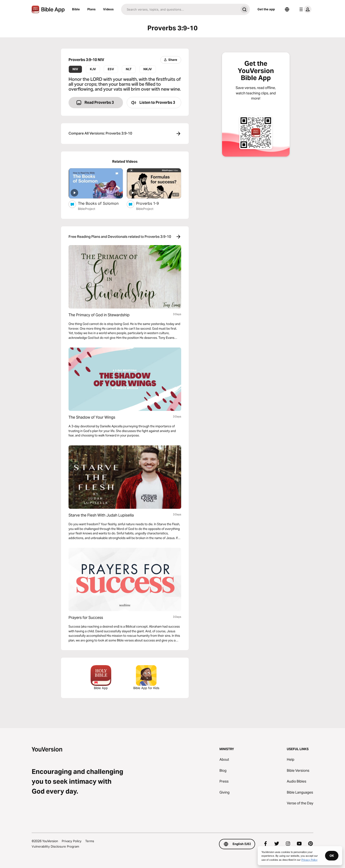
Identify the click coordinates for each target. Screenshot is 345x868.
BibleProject (86, 209)
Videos (108, 9)
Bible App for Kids (146, 688)
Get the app (266, 9)
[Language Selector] (287, 9)
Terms (89, 841)
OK (332, 855)
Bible (76, 9)
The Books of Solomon (100, 203)
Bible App (101, 688)
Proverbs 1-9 (152, 203)
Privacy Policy (71, 841)
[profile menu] (304, 9)
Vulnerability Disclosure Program (55, 846)
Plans (91, 9)
